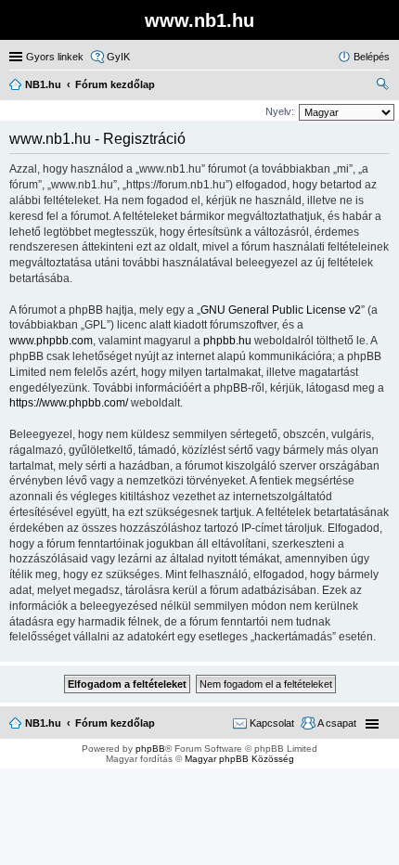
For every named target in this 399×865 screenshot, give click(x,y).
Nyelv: (279, 111)
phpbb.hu (227, 340)
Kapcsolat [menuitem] (272, 723)
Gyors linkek (55, 56)
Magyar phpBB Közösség (239, 759)
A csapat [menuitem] (336, 723)
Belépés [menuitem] (372, 56)
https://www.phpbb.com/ (68, 402)
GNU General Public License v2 (280, 309)
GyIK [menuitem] (118, 56)
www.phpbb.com (51, 340)
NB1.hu (43, 723)
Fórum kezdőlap (115, 723)
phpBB (150, 748)
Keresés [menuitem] (382, 86)
